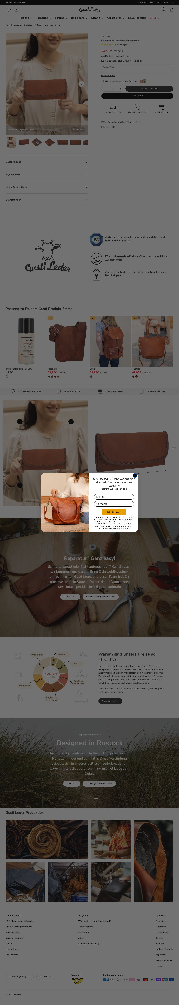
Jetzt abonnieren (114, 512)
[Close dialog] (135, 475)
